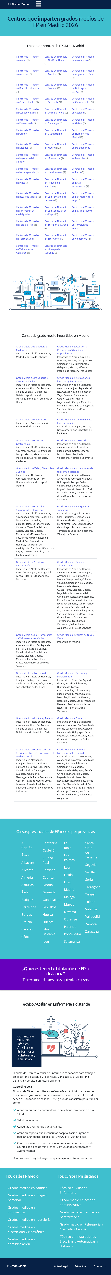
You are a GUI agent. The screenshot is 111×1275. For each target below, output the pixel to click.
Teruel (90, 894)
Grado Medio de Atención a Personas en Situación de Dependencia (72, 350)
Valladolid (90, 916)
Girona (48, 885)
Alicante (26, 870)
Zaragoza (90, 931)
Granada (48, 892)
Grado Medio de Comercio (71, 718)
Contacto (99, 1266)
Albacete (26, 862)
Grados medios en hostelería (29, 1219)
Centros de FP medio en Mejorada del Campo (27, 158)
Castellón (48, 850)
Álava (25, 855)
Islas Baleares (48, 931)
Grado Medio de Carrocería (72, 440)
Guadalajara (48, 899)
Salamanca (69, 941)
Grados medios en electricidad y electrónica (26, 1229)
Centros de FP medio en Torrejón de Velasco (83, 225)
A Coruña (26, 845)
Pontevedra (69, 934)
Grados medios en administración (21, 1241)
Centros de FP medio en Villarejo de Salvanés (56, 249)
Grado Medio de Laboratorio (31, 419)
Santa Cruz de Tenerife (90, 850)
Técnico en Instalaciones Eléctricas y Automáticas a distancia (79, 1241)
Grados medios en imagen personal (27, 1197)
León (67, 867)
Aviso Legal (61, 1266)
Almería (26, 877)
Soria (89, 879)
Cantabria (48, 843)
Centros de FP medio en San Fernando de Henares (56, 197)
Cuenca (48, 877)
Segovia (90, 864)
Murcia (69, 904)
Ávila (24, 892)
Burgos (26, 914)
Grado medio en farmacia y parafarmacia (80, 1214)
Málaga (69, 897)
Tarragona (90, 887)
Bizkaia (26, 922)
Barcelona (26, 907)
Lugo (67, 882)
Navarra (69, 912)
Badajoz (26, 899)
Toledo (90, 901)
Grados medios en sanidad (27, 1188)
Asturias (26, 885)
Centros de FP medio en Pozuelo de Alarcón (56, 183)
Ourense (69, 919)
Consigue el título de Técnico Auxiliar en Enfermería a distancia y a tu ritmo (26, 1047)
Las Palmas (69, 857)
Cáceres (26, 929)
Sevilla (90, 872)
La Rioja (67, 845)
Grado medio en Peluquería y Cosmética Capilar (81, 1226)
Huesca (48, 922)
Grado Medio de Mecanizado (31, 673)
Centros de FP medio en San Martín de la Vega (83, 197)
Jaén (46, 941)
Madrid (69, 889)
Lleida (68, 874)
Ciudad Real (48, 860)
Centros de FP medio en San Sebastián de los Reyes (56, 211)
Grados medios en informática (21, 1209)
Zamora (90, 924)
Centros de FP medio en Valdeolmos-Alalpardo (27, 249)
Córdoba (48, 870)
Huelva (48, 914)
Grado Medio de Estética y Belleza (34, 718)
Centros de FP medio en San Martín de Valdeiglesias (27, 211)
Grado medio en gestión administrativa (78, 1202)
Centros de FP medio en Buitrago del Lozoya (83, 88)
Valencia (90, 909)
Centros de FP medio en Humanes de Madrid (83, 134)
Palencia (69, 926)
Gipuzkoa (48, 907)
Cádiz (25, 936)
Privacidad (80, 1266)
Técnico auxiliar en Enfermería (74, 1190)
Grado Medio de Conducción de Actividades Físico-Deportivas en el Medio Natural (35, 753)
